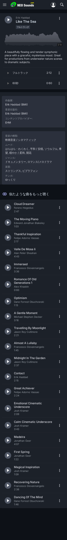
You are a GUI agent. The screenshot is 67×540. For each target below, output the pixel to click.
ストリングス (13, 170)
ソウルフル (51, 148)
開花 (28, 152)
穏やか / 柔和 (17, 152)
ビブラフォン (30, 170)
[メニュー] (4, 4)
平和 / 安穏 (36, 148)
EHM (8, 122)
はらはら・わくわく (17, 148)
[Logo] (22, 5)
